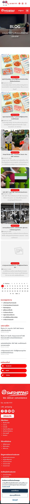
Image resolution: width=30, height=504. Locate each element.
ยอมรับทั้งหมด (15, 491)
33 (10, 291)
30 (2, 291)
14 (17, 286)
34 (12, 291)
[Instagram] (26, 3)
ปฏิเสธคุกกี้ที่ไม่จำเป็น (15, 495)
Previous (7, 283)
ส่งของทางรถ (6, 466)
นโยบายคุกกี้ (6, 433)
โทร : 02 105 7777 (6, 403)
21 (7, 288)
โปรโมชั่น (5, 427)
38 (22, 291)
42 (13, 293)
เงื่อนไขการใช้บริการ (8, 431)
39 (25, 291)
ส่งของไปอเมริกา (7, 475)
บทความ (5, 425)
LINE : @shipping (6, 407)
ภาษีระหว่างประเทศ (8, 320)
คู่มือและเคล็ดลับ (7, 310)
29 (27, 288)
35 (15, 291)
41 (10, 293)
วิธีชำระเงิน (5, 448)
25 (17, 288)
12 (12, 286)
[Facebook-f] (2, 411)
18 (27, 286)
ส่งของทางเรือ (6, 464)
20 (5, 288)
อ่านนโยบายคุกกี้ (6, 486)
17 (25, 286)
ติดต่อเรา (5, 435)
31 (5, 291)
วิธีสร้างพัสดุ (6, 446)
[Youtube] (13, 411)
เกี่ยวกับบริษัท (6, 423)
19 (2, 288)
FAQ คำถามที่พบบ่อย (8, 429)
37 (20, 291)
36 (17, 291)
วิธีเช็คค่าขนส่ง (6, 444)
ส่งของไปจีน (6, 477)
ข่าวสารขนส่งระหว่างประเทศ (10, 305)
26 (20, 288)
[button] (27, 11)
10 (7, 286)
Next (17, 293)
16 (22, 286)
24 (15, 288)
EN (6, 5)
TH (3, 5)
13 (15, 286)
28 (25, 288)
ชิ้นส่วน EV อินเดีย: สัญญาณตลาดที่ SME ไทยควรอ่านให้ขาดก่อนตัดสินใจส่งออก (13, 337)
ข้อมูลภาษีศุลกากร (7, 459)
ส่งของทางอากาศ (7, 462)
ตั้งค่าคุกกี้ (15, 500)
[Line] (22, 3)
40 (27, 291)
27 (22, 288)
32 (7, 291)
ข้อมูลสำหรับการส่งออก (9, 457)
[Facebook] (19, 3)
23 (12, 288)
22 (10, 288)
